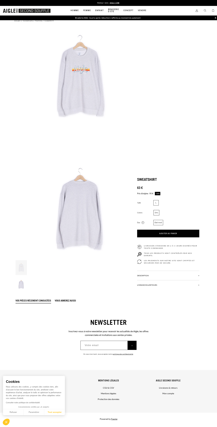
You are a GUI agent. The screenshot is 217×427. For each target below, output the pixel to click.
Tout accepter (55, 412)
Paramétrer (34, 412)
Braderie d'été (113, 10)
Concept (128, 10)
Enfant (99, 10)
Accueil (17, 21)
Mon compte (168, 393)
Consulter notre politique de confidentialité (23, 403)
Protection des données (108, 399)
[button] (6, 422)
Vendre (142, 10)
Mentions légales (108, 380)
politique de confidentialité (123, 354)
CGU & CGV (108, 388)
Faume (114, 419)
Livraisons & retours (168, 388)
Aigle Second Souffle (168, 380)
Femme (87, 10)
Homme (75, 10)
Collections (28, 21)
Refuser (13, 412)
